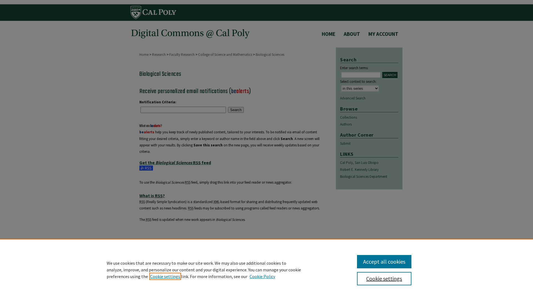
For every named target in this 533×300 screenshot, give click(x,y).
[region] (266, 269)
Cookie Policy (262, 276)
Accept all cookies (384, 261)
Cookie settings (165, 276)
